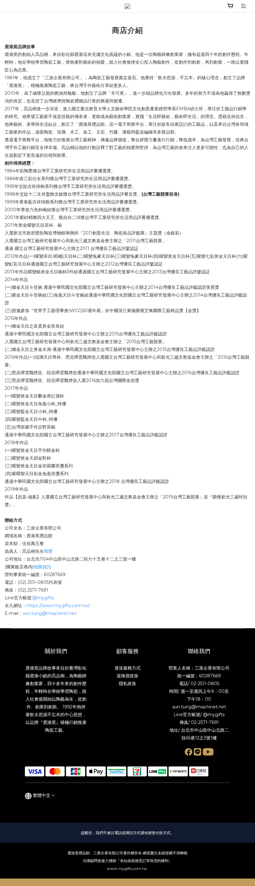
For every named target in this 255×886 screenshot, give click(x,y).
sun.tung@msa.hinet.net (49, 613)
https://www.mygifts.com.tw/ (58, 605)
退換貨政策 (127, 676)
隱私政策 (127, 683)
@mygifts (43, 598)
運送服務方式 (127, 668)
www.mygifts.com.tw (127, 868)
